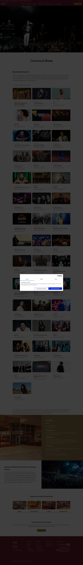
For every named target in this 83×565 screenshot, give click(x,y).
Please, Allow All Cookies (55, 288)
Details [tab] (41, 279)
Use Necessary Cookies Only (41, 288)
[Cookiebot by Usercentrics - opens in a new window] (58, 276)
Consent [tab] (27, 279)
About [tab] (56, 279)
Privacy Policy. (34, 284)
